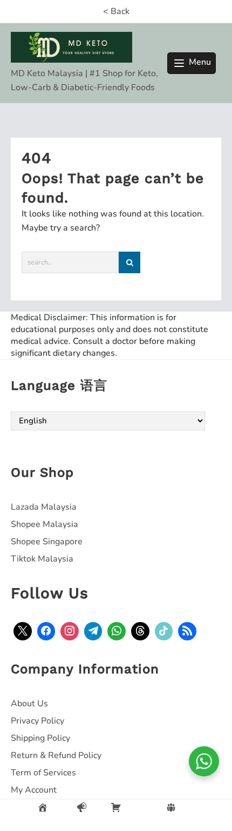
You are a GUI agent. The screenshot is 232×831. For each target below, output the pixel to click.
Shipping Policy (40, 738)
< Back (116, 11)
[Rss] (187, 631)
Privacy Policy (37, 721)
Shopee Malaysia (44, 524)
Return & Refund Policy (56, 755)
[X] (23, 631)
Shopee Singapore (47, 542)
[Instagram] (69, 631)
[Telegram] (93, 631)
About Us (29, 704)
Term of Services (43, 773)
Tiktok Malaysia (42, 559)
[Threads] (140, 631)
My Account (34, 790)
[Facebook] (46, 631)
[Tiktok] (164, 631)
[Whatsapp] (116, 631)
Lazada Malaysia (44, 507)
